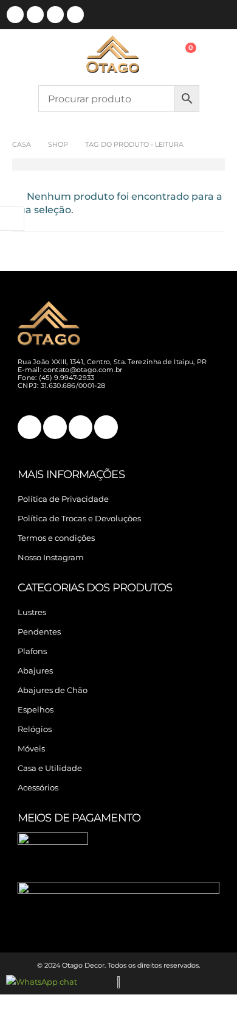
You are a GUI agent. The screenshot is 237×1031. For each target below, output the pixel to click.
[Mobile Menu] (52, 54)
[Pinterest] (35, 14)
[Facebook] (15, 14)
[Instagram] (75, 14)
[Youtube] (55, 14)
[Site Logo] (112, 54)
